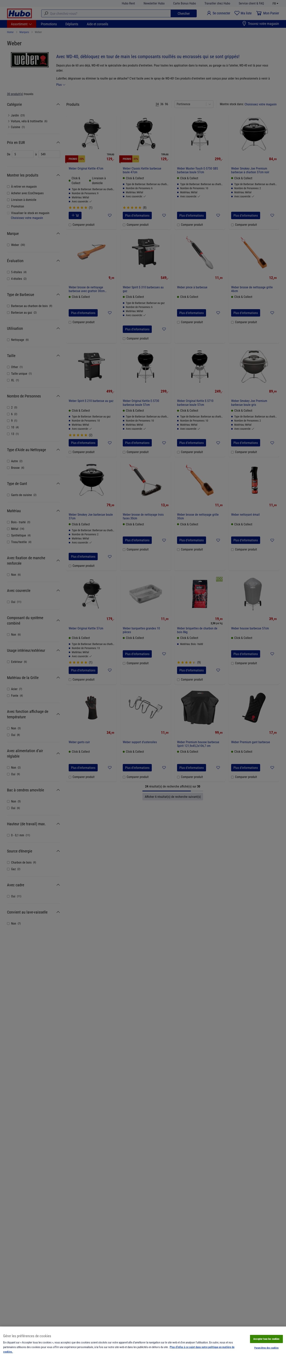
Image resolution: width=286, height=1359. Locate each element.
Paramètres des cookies (266, 1347)
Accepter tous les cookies (266, 1339)
